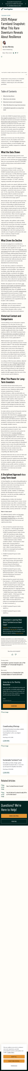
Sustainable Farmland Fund (8, 518)
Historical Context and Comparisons (12, 102)
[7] (22, 355)
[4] (19, 197)
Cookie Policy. (10, 1052)
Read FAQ (14, 821)
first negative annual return (8, 118)
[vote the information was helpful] (12, 655)
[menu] (26, 9)
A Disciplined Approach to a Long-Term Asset (13, 108)
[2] (14, 157)
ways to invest (19, 633)
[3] (17, 179)
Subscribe (14, 706)
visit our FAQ (13, 629)
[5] (20, 337)
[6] (11, 344)
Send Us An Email (14, 816)
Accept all (14, 1056)
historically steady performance (9, 121)
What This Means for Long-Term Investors (14, 105)
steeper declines (22, 159)
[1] (8, 146)
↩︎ (15, 551)
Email (4, 698)
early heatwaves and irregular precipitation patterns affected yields (13, 285)
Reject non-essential (14, 1061)
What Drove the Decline (9, 99)
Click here (5, 627)
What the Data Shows (8, 96)
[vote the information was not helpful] (15, 655)
